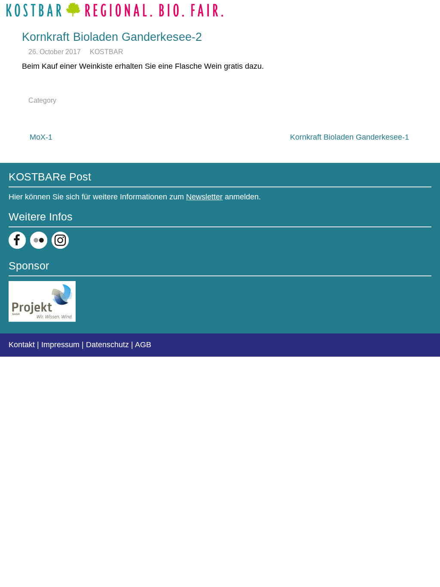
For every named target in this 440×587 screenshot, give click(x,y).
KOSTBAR (106, 51)
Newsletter (204, 197)
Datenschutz (107, 344)
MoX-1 (41, 137)
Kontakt (22, 344)
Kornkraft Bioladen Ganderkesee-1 (349, 137)
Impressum (60, 344)
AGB (143, 344)
